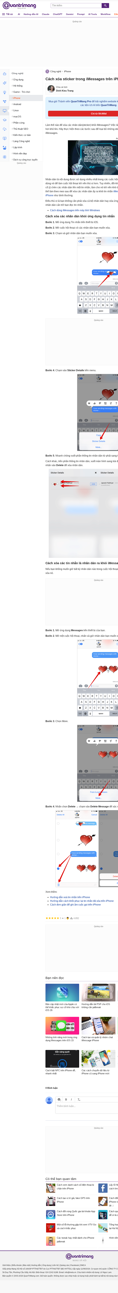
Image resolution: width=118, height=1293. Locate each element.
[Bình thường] (52, 918)
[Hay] (55, 918)
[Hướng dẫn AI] (4, 92)
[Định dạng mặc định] (78, 1099)
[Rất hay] (58, 918)
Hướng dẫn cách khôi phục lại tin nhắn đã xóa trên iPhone (82, 901)
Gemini (69, 14)
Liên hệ (55, 1265)
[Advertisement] (21, 184)
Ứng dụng (46, 1265)
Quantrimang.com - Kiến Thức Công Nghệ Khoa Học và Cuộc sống (20, 5)
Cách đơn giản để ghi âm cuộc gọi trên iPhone (75, 904)
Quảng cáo (64, 1265)
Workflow (105, 14)
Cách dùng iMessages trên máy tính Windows (75, 210)
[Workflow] (4, 101)
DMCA (83, 1265)
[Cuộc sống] (4, 147)
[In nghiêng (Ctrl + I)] (71, 1099)
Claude (45, 14)
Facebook (75, 1265)
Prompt (81, 14)
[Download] (4, 129)
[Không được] (46, 918)
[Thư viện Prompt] (4, 83)
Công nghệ (55, 71)
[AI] (4, 73)
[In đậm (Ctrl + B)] (66, 1099)
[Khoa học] (4, 157)
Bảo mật (26, 1265)
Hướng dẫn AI (31, 14)
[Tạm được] (49, 918)
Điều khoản (17, 1265)
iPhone (67, 71)
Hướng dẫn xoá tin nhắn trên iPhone (70, 897)
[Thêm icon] (59, 1099)
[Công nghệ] (4, 110)
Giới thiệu (6, 1265)
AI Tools (92, 14)
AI (19, 14)
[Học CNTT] (4, 120)
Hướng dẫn (36, 1265)
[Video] (4, 138)
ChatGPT (57, 14)
